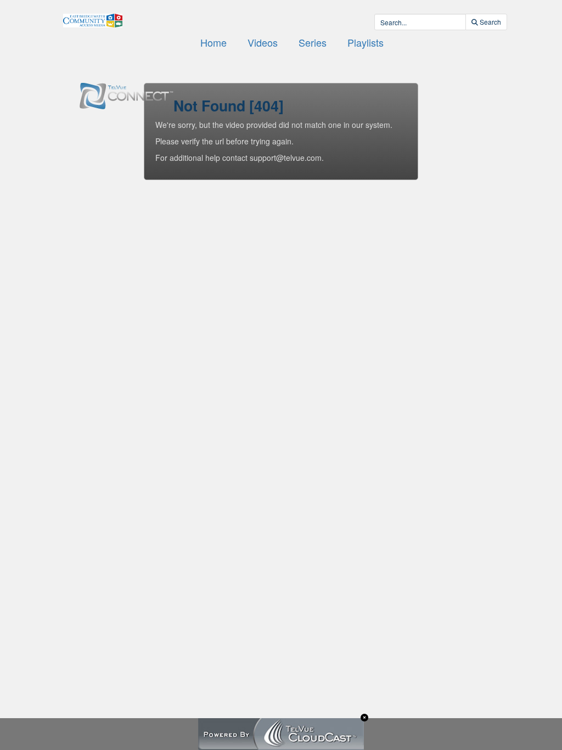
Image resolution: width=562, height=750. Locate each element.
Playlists (365, 42)
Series (313, 42)
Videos (263, 42)
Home (213, 42)
